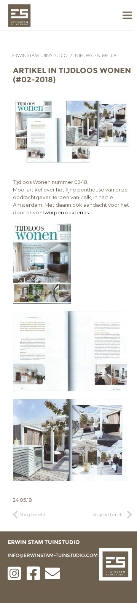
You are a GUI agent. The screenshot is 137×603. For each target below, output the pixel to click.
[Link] (19, 15)
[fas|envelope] (52, 573)
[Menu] (126, 15)
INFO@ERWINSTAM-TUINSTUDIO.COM (53, 555)
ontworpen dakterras (62, 212)
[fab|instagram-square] (14, 573)
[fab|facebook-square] (33, 573)
